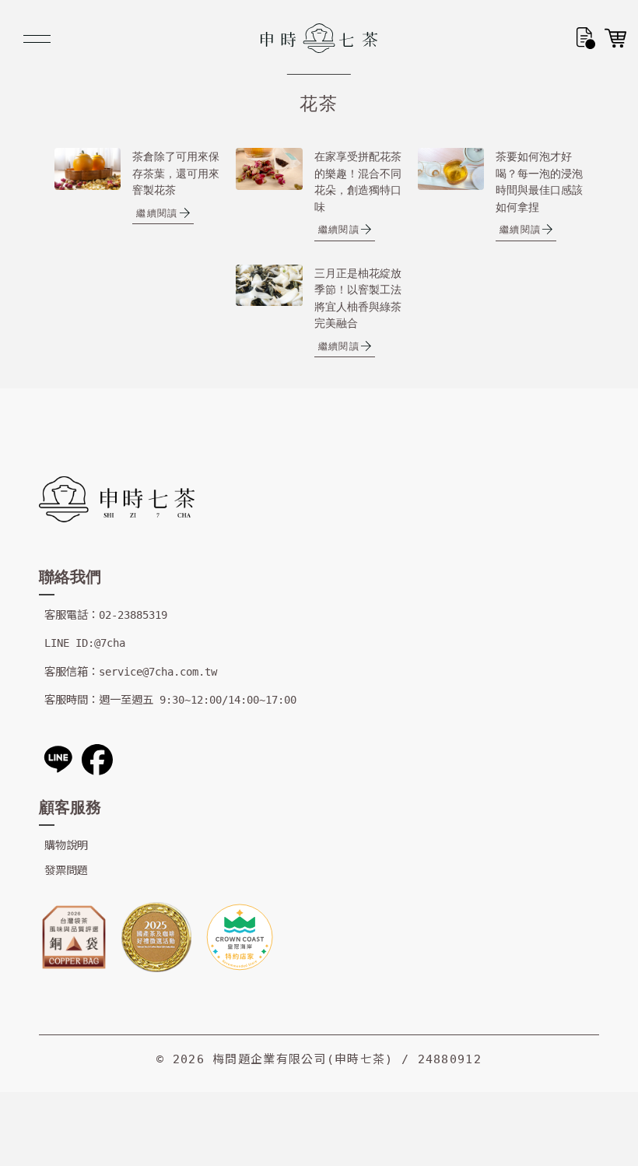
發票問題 (66, 870)
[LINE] (58, 759)
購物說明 (66, 845)
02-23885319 (133, 615)
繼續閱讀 (156, 212)
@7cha (109, 643)
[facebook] (97, 759)
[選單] (37, 39)
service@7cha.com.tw (158, 672)
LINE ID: (69, 643)
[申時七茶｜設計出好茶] (319, 38)
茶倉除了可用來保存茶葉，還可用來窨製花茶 (175, 173)
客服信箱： (71, 672)
